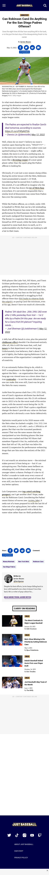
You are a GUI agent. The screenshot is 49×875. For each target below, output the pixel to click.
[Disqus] (24, 776)
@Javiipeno (19, 581)
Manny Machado (8, 561)
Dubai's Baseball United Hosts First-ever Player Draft (33, 663)
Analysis (24, 15)
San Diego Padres (9, 567)
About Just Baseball (23, 844)
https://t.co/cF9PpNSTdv (17, 131)
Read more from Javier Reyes (17, 597)
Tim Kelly (30, 690)
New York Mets (23, 561)
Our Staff (18, 851)
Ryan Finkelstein (32, 650)
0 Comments (24, 52)
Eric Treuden (31, 671)
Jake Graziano (32, 629)
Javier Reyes (25, 42)
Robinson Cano (38, 561)
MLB (27, 616)
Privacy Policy (21, 858)
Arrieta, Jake (33, 500)
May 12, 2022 (38, 134)
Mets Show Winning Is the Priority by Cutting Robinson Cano (35, 641)
